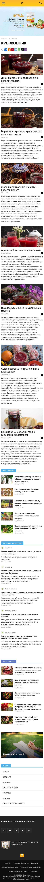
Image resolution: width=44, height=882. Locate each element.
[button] (40, 3)
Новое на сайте (9, 471)
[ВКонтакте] (5, 49)
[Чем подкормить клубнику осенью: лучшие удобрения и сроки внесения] (7, 720)
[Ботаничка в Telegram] (16, 830)
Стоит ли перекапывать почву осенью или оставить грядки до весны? (28, 503)
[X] (22, 49)
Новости (7, 777)
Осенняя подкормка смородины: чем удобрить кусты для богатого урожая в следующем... (28, 706)
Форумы (6, 798)
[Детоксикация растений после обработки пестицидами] (7, 696)
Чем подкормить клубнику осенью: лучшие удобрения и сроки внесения (27, 719)
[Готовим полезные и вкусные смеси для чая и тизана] (7, 492)
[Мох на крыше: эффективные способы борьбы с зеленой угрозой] (7, 683)
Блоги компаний (9, 661)
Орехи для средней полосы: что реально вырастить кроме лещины (28, 528)
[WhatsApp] (19, 49)
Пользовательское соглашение (30, 867)
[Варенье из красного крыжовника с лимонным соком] (22, 117)
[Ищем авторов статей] (22, 745)
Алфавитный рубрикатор (14, 804)
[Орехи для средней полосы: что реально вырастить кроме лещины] (7, 529)
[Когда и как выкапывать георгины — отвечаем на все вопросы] (7, 516)
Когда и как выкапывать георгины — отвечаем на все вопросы (27, 515)
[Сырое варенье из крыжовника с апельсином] (22, 355)
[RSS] (29, 830)
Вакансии (34, 863)
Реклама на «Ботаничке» (9, 867)
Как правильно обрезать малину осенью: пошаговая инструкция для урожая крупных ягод (28, 670)
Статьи (6, 772)
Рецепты (4, 38)
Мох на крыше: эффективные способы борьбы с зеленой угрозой (27, 682)
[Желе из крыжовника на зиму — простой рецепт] (22, 173)
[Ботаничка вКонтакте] (10, 830)
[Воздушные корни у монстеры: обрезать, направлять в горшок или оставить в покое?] (7, 479)
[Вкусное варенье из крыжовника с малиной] (22, 294)
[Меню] (3, 3)
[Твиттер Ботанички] (22, 830)
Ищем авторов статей (13, 754)
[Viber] (25, 49)
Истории (7, 782)
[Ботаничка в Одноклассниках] (3, 830)
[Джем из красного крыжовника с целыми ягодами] (22, 64)
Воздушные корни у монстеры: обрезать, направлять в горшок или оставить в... (28, 479)
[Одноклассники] (9, 49)
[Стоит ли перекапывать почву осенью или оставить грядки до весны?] (7, 504)
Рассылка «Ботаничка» (21, 863)
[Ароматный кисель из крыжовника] (22, 236)
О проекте (8, 863)
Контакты (34, 871)
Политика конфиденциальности (17, 871)
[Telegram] (15, 49)
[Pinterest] (12, 49)
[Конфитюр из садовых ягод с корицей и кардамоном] (22, 418)
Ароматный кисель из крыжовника (21, 250)
